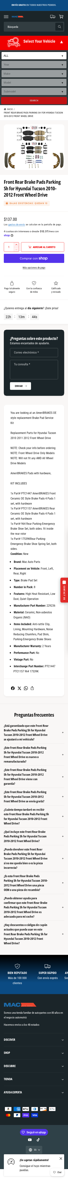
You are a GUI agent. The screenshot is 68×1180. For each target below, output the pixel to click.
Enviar (19, 386)
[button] (6, 16)
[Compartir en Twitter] (19, 688)
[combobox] (29, 27)
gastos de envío (16, 224)
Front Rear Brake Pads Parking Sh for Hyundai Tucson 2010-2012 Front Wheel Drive (33, 114)
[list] (34, 974)
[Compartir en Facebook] (13, 688)
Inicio (10, 109)
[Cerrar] (61, 1158)
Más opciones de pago (34, 267)
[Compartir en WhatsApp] (26, 688)
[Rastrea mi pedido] (53, 16)
